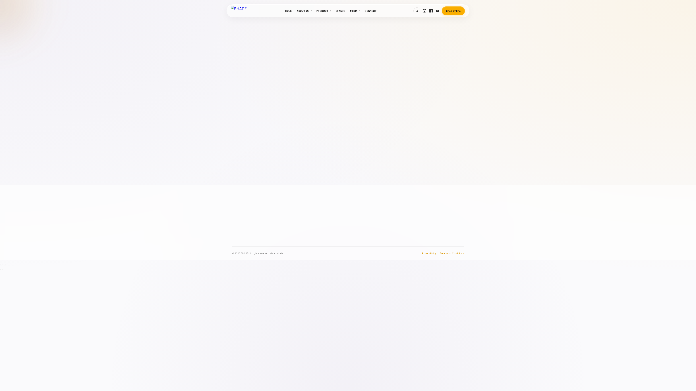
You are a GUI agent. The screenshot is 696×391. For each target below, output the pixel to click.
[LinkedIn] (273, 244)
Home (288, 10)
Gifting (240, 72)
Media (354, 10)
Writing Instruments (248, 118)
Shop (422, 226)
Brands (340, 10)
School (240, 91)
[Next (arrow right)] (2, 269)
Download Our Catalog (433, 232)
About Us (303, 10)
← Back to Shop (376, 50)
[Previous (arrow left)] (0, 269)
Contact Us (426, 221)
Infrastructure (333, 216)
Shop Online (453, 10)
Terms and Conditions (452, 253)
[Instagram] (424, 11)
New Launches (333, 235)
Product (322, 10)
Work (239, 109)
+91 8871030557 (246, 236)
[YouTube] (437, 11)
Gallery (423, 216)
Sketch (240, 100)
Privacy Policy (429, 253)
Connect (370, 10)
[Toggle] (270, 82)
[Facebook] (431, 11)
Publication (242, 81)
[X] (265, 244)
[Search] (416, 10)
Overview (330, 211)
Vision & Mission (334, 221)
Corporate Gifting (246, 63)
